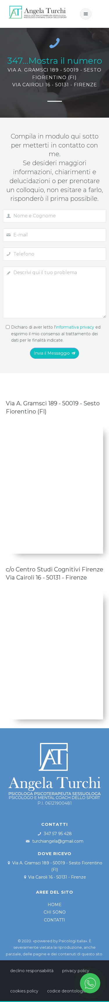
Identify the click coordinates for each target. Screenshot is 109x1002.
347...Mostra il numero (54, 60)
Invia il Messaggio (52, 353)
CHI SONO (55, 912)
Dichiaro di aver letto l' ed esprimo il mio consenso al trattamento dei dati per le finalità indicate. (56, 334)
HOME (55, 904)
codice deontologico (68, 991)
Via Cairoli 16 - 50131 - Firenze (57, 877)
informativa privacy (75, 327)
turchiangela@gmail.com (57, 841)
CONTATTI (54, 920)
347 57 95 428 (58, 833)
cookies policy (24, 991)
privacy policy (75, 970)
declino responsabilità (31, 970)
